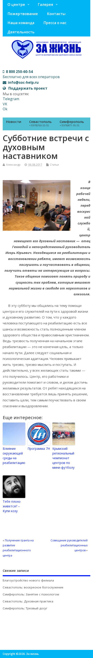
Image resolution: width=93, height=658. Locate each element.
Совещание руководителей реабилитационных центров (69, 545)
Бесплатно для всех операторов (31, 74)
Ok (5, 108)
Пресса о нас (54, 22)
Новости (13, 121)
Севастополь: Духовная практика (28, 601)
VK (5, 104)
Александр (13, 165)
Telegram (11, 98)
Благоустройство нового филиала (28, 580)
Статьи (54, 165)
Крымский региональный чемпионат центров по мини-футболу (63, 458)
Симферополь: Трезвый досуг (25, 608)
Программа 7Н (39, 448)
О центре (16, 4)
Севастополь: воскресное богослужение (33, 587)
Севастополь (40, 123)
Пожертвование (22, 13)
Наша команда (20, 22)
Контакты (56, 13)
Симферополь (72, 123)
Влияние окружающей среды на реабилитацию (14, 455)
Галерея (45, 4)
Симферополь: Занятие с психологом (31, 594)
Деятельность (21, 31)
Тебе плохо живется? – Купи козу (12, 506)
